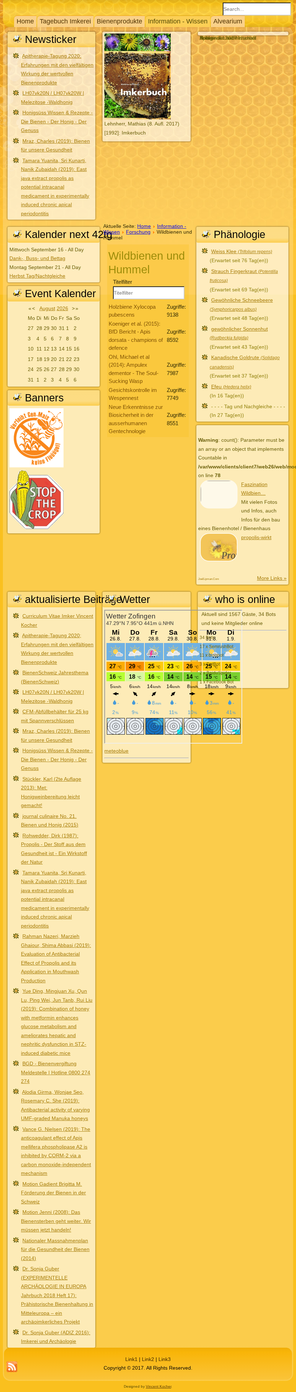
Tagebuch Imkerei (65, 21)
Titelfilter (123, 282)
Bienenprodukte (119, 21)
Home (25, 21)
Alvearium (227, 21)
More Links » (272, 578)
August (47, 308)
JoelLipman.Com (208, 579)
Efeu (231, 386)
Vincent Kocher (158, 1386)
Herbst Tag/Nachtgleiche (37, 276)
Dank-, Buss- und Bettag (37, 258)
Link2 (148, 1359)
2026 (62, 308)
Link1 (131, 1359)
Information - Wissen (178, 21)
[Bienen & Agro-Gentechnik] (36, 465)
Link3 (164, 1359)
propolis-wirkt (256, 537)
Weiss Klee (241, 251)
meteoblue (116, 751)
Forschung (138, 232)
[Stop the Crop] (36, 527)
